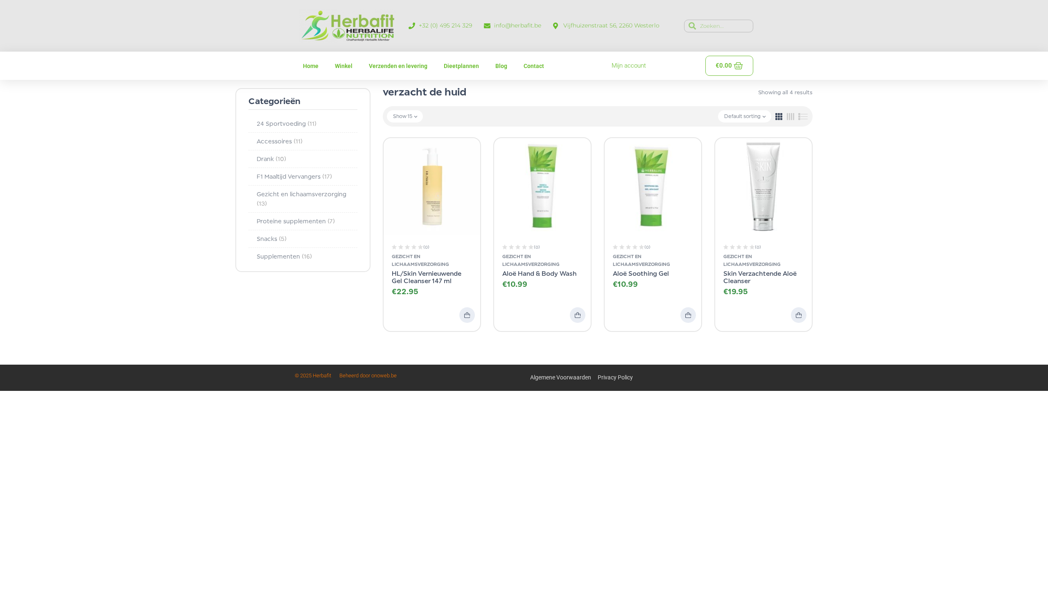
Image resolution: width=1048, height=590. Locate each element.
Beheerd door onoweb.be (368, 375)
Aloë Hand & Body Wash (539, 273)
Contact (534, 66)
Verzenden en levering (398, 66)
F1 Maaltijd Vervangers (294, 176)
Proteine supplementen (296, 221)
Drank (271, 158)
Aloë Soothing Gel (641, 273)
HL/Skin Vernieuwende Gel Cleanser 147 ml (426, 277)
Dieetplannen (461, 66)
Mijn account (629, 65)
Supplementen (284, 256)
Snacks (272, 238)
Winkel (343, 66)
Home (310, 66)
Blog (501, 66)
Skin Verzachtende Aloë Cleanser (760, 277)
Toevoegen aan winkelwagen (467, 315)
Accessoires (280, 141)
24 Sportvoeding (286, 123)
